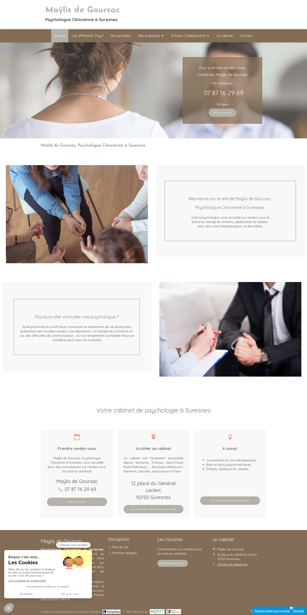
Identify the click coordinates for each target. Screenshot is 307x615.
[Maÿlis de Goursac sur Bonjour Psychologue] (173, 611)
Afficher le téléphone (232, 564)
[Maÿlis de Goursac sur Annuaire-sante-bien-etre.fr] (157, 611)
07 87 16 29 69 (223, 93)
